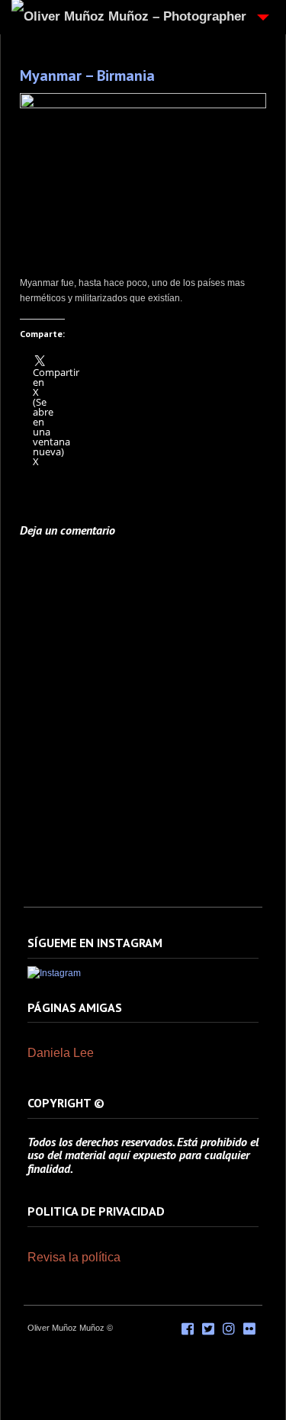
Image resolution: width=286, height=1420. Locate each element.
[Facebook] (187, 1329)
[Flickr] (249, 1329)
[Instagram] (54, 973)
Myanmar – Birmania (87, 75)
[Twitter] (208, 1329)
